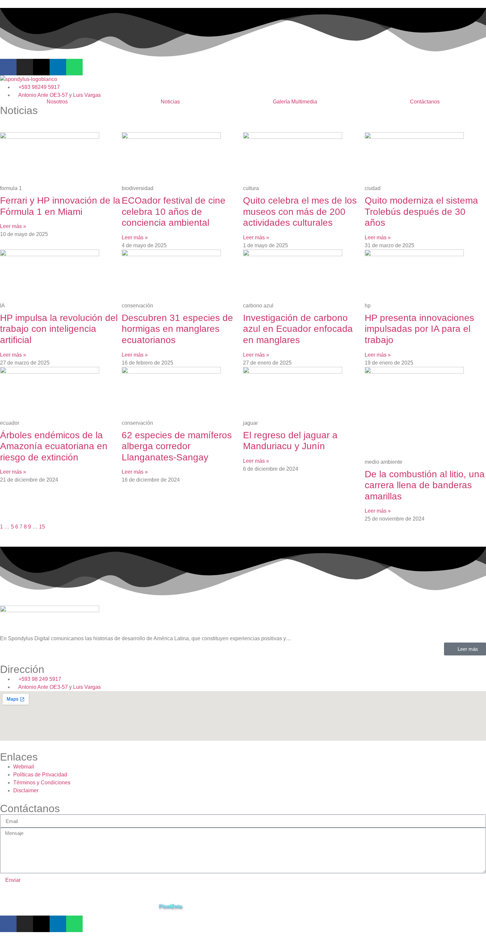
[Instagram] (25, 67)
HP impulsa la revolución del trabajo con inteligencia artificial (59, 329)
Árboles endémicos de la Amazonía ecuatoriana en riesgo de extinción (53, 446)
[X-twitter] (41, 67)
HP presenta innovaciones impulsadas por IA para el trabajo (419, 329)
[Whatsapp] (74, 67)
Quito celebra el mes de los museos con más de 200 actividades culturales (300, 211)
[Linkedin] (58, 67)
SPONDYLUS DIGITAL (26, 906)
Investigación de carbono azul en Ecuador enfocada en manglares (298, 329)
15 (42, 527)
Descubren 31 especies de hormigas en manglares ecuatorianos (177, 329)
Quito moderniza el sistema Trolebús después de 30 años (421, 211)
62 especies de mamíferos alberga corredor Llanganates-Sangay (177, 446)
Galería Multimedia (295, 101)
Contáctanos (425, 101)
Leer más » (13, 226)
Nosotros (57, 101)
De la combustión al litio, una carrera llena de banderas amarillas (425, 485)
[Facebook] (8, 67)
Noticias (170, 101)
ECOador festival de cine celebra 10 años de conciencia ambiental (173, 211)
